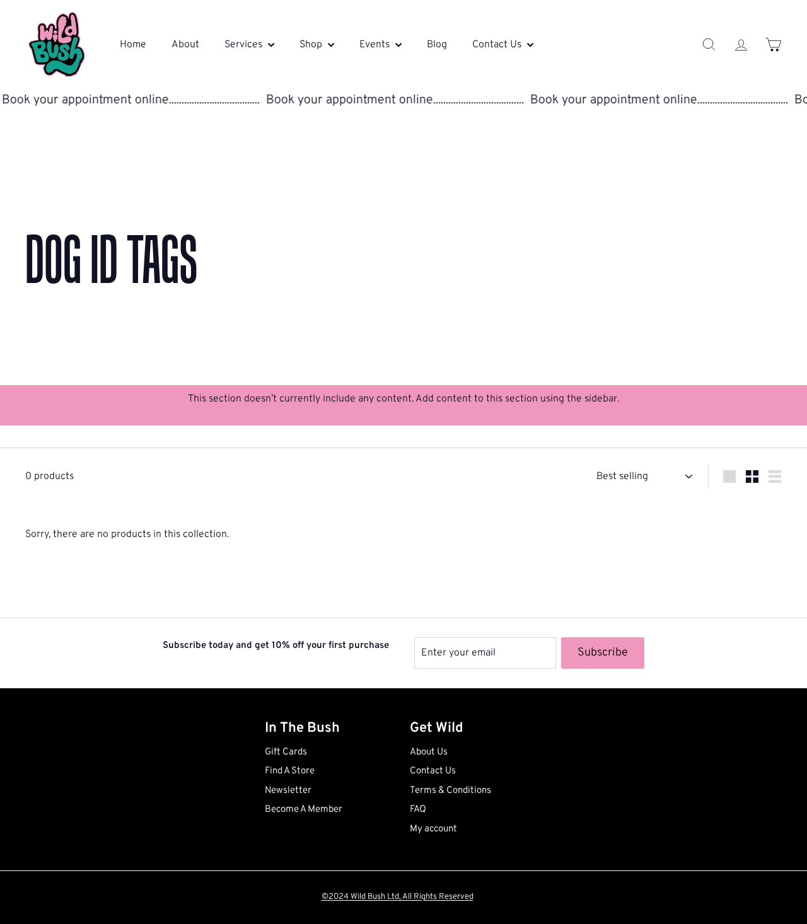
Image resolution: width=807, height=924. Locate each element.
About (185, 44)
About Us (429, 752)
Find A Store (290, 771)
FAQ (418, 810)
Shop (312, 44)
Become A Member (303, 810)
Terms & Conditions (450, 791)
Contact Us (498, 44)
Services (244, 44)
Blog (437, 44)
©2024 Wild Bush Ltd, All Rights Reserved (397, 897)
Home (133, 44)
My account (433, 829)
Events (375, 44)
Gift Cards (286, 752)
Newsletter (288, 791)
